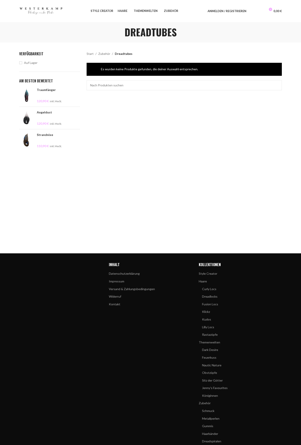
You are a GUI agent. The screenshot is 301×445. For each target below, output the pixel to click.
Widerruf (115, 296)
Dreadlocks (209, 296)
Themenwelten (209, 342)
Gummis (207, 426)
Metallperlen (210, 418)
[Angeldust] (26, 118)
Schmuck (208, 411)
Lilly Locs (208, 327)
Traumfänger (46, 90)
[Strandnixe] (26, 140)
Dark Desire (210, 350)
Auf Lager (30, 63)
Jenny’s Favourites (215, 388)
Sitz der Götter (212, 380)
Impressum (116, 281)
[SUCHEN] (277, 85)
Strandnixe (45, 135)
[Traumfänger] (26, 95)
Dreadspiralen (211, 441)
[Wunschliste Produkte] (260, 11)
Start (90, 54)
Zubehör (104, 54)
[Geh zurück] (118, 32)
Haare (203, 281)
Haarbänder (210, 434)
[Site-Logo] (41, 11)
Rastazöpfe (210, 334)
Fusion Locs (210, 304)
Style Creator (208, 273)
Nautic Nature (211, 365)
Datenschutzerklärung (124, 273)
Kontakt (114, 304)
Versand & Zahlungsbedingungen (132, 289)
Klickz (206, 311)
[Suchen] (252, 11)
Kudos (206, 319)
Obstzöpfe (209, 373)
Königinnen (210, 395)
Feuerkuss (209, 357)
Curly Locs (209, 289)
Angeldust (44, 112)
